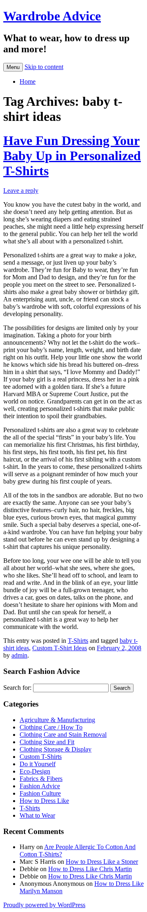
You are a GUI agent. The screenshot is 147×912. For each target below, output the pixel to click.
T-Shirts (78, 640)
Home (28, 81)
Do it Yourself (38, 763)
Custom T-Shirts (41, 756)
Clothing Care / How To (51, 727)
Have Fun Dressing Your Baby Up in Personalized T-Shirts (72, 155)
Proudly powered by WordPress (44, 904)
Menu (13, 67)
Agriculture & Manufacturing (57, 719)
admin (19, 655)
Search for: (17, 687)
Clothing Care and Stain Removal (63, 734)
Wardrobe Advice (52, 16)
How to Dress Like (44, 800)
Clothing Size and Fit (47, 741)
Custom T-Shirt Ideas (59, 647)
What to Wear (37, 815)
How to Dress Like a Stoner (102, 861)
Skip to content (43, 66)
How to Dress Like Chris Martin (90, 868)
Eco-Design (35, 771)
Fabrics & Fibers (41, 778)
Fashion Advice (40, 786)
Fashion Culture (40, 793)
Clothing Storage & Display (55, 749)
